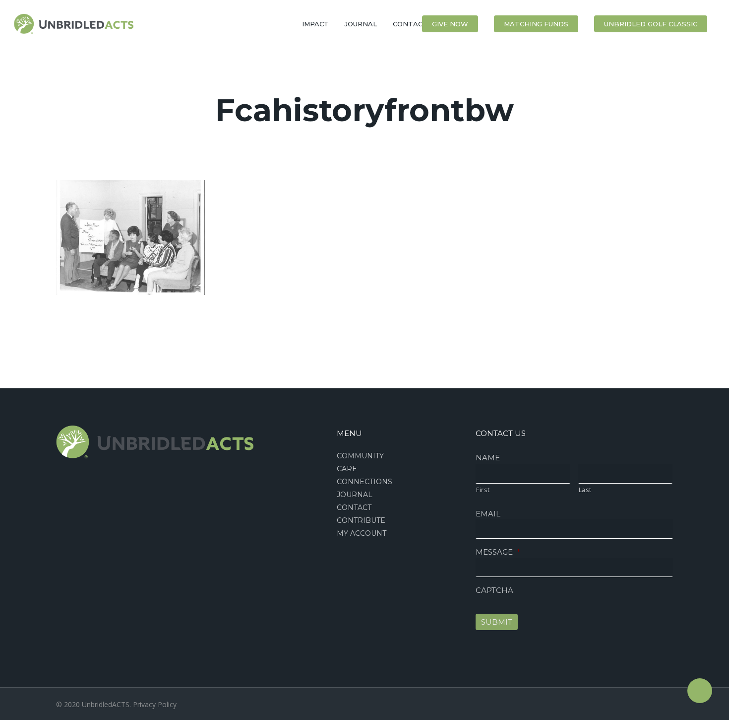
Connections (364, 481)
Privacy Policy (155, 704)
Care (347, 468)
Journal (354, 494)
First (482, 490)
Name (488, 457)
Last (585, 490)
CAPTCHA (494, 590)
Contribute (361, 520)
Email (488, 513)
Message (498, 552)
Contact (354, 507)
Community (360, 455)
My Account (361, 533)
